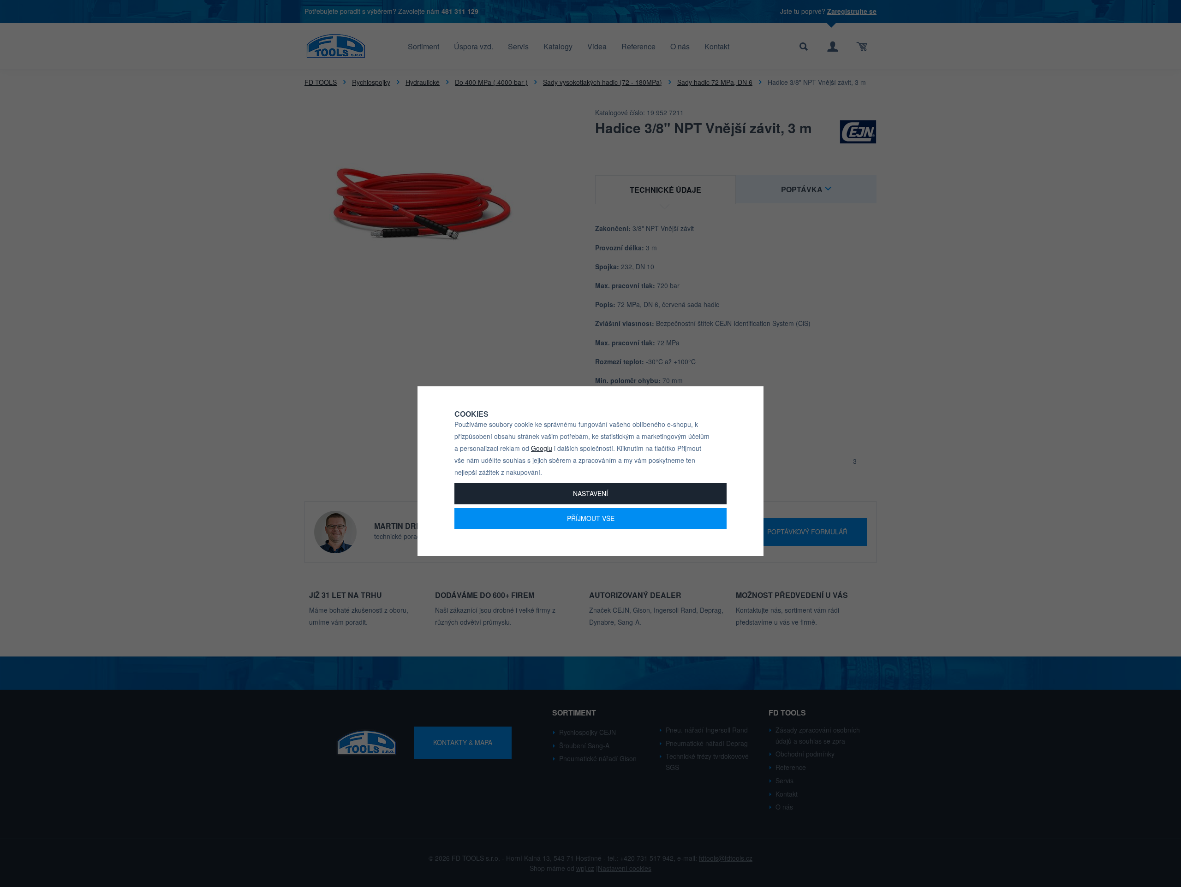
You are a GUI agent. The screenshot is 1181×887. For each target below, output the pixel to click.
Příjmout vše (590, 518)
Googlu (541, 448)
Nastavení (590, 493)
